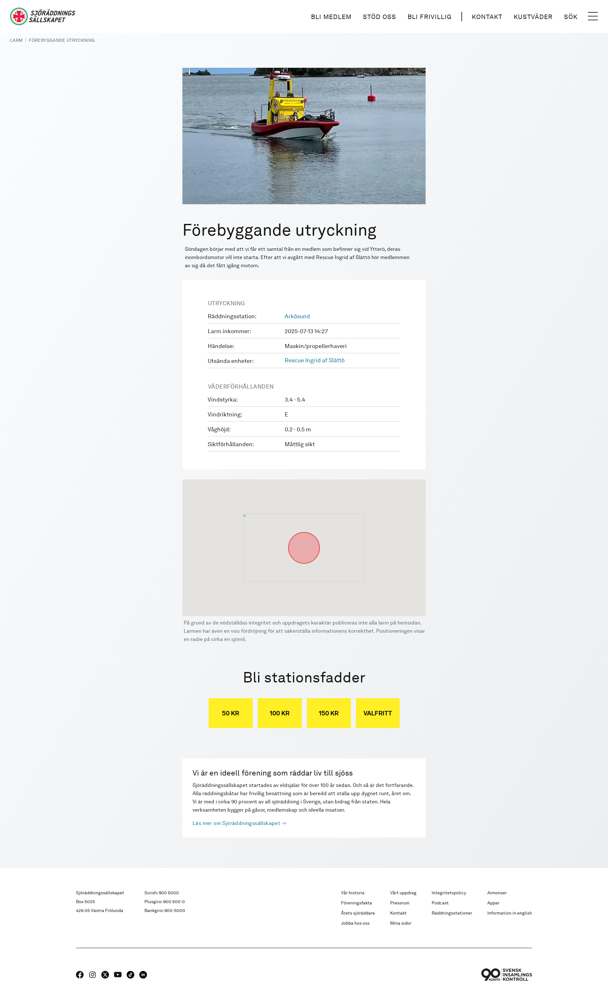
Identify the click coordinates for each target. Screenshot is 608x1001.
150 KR (329, 713)
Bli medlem (331, 17)
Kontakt (487, 17)
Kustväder (533, 17)
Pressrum (399, 902)
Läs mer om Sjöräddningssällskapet (236, 823)
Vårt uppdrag (403, 892)
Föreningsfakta (356, 902)
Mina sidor (400, 923)
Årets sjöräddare (358, 912)
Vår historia (352, 892)
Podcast (440, 902)
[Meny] (593, 16)
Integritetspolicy (449, 892)
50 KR (230, 713)
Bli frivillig (430, 17)
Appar (493, 902)
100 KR (279, 713)
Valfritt (378, 713)
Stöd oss (379, 17)
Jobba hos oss (355, 923)
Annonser (497, 892)
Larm (16, 40)
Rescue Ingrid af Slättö (315, 360)
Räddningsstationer (452, 912)
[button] (304, 532)
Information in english (509, 912)
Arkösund (297, 316)
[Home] (42, 16)
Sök (571, 17)
